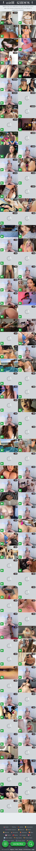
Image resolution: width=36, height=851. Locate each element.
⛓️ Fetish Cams (20, 840)
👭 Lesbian (22, 835)
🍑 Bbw (31, 832)
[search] (30, 844)
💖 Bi (29, 835)
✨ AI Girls (30, 840)
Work (16, 849)
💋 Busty (15, 835)
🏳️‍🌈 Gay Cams (18, 838)
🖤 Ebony (13, 827)
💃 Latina (20, 827)
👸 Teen (28, 829)
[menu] (5, 844)
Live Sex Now (18, 844)
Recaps (20, 849)
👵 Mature (21, 829)
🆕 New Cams (8, 838)
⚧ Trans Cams (27, 838)
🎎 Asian (5, 827)
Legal (33, 849)
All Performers (27, 849)
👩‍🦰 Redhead (23, 832)
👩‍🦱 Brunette (14, 832)
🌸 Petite (8, 835)
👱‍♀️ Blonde (6, 832)
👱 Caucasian (29, 827)
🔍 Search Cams (28, 846)
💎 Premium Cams (8, 840)
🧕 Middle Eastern (10, 829)
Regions (12, 849)
